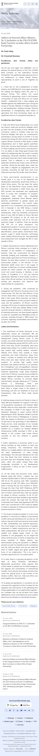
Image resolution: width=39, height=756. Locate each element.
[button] (33, 4)
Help (33, 733)
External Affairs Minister (8, 606)
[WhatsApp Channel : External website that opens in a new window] (10, 710)
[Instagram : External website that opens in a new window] (32, 710)
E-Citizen (19, 721)
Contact (20, 718)
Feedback (29, 718)
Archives (20, 725)
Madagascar (33, 606)
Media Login (8, 721)
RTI (35, 721)
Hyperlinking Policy (10, 733)
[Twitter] (6, 710)
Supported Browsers (25, 746)
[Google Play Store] (12, 705)
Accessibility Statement (24, 733)
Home (3, 22)
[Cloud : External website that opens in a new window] (29, 710)
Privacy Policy (20, 731)
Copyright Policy (31, 731)
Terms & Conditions (9, 731)
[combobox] (29, 4)
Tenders (29, 721)
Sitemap (11, 718)
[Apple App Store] (26, 705)
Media (9, 22)
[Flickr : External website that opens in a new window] (25, 710)
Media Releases (17, 22)
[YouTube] (21, 710)
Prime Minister (23, 606)
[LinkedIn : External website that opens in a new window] (17, 710)
